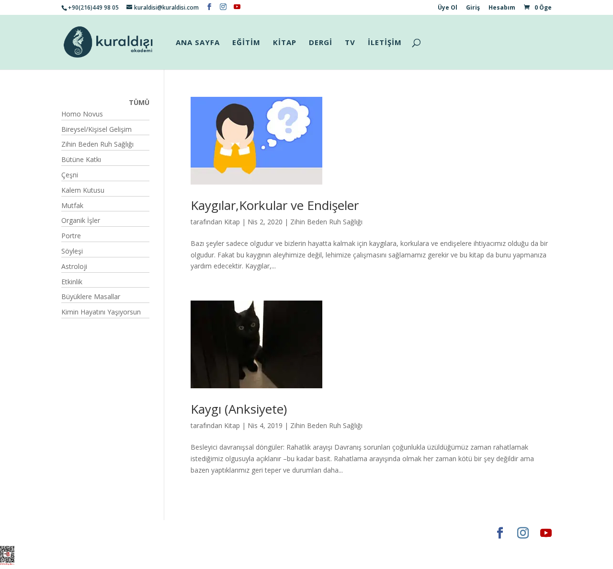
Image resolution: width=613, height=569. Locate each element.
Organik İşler (80, 220)
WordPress (211, 532)
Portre (71, 235)
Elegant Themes (89, 532)
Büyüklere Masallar (90, 296)
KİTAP (284, 43)
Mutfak (72, 205)
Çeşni (69, 174)
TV (350, 43)
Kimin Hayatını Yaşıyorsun (101, 311)
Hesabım (501, 8)
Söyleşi (72, 250)
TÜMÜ (139, 102)
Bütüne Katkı (81, 159)
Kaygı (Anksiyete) (239, 409)
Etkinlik (71, 281)
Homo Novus (82, 113)
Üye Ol (447, 8)
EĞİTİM (246, 43)
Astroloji (74, 266)
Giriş (473, 8)
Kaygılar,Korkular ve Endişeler (275, 205)
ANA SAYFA (198, 43)
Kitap (232, 221)
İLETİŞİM (385, 43)
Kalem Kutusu (82, 190)
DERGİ (320, 43)
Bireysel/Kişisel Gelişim (96, 129)
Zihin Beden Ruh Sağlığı (326, 221)
